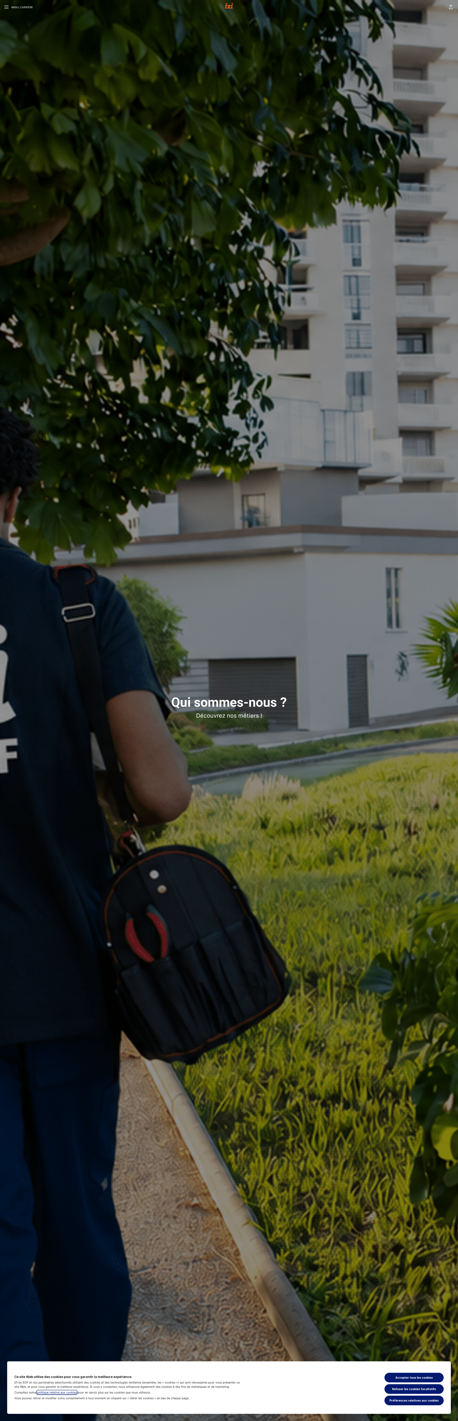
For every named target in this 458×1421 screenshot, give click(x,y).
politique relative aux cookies (57, 1392)
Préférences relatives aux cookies (414, 1400)
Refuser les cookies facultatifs (414, 1389)
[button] (451, 7)
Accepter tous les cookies (414, 1377)
